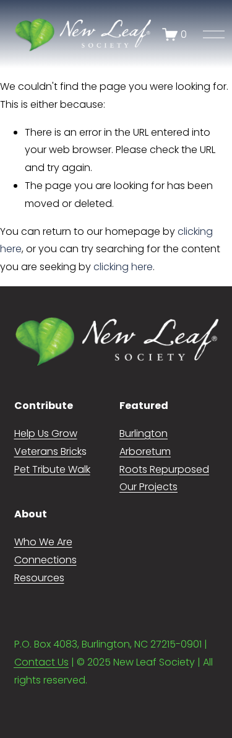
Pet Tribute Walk (52, 469)
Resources (39, 578)
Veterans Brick (48, 451)
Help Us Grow (45, 433)
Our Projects (148, 487)
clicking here (123, 267)
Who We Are (43, 542)
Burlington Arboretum (145, 442)
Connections (45, 560)
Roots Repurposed (164, 469)
